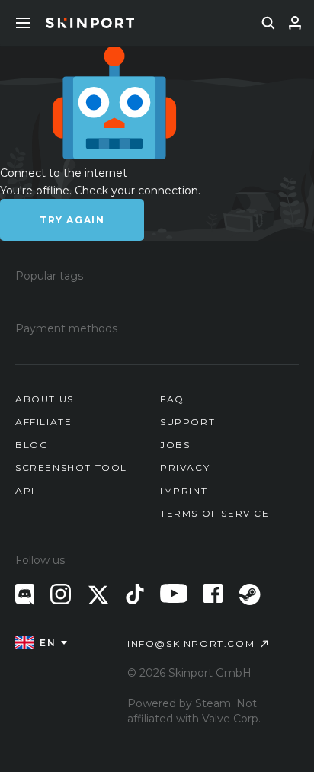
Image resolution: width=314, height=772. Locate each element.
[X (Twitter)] (98, 595)
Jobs (175, 444)
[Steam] (250, 594)
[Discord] (24, 595)
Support (187, 422)
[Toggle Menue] (23, 23)
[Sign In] (295, 22)
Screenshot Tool (71, 467)
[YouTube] (173, 593)
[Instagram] (60, 594)
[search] (268, 23)
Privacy (185, 467)
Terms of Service (215, 513)
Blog (31, 444)
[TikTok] (135, 594)
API (25, 490)
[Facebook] (213, 593)
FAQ (172, 399)
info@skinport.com (191, 643)
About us (44, 399)
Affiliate (43, 422)
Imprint (183, 490)
